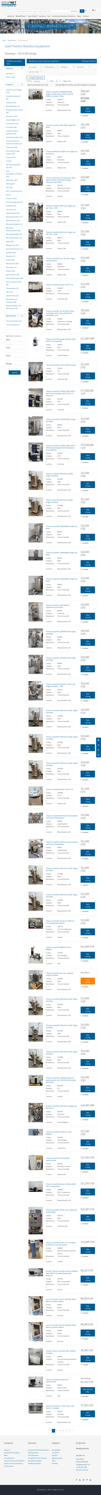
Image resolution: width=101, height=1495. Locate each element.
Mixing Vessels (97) (12, 245)
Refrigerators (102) (12, 264)
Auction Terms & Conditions (13, 1463)
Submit (14, 372)
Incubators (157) (11, 198)
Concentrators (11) (12, 124)
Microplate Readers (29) (14, 234)
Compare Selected (36, 77)
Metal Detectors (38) (13, 220)
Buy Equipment (33, 1453)
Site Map (55, 1463)
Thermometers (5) (12, 288)
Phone (8, 356)
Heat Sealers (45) (11, 180)
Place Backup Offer (88, 1390)
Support (54, 1455)
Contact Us (55, 1453)
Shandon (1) (10, 73)
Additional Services (34, 1463)
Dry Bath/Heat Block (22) (14, 137)
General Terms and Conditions (14, 1461)
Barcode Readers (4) (13, 106)
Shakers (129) (10, 271)
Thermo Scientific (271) (14, 321)
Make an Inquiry (57, 1458)
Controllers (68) (11, 127)
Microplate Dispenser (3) (14, 224)
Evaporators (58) (11, 147)
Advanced (74, 11)
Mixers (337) (10, 242)
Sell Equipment (33, 1455)
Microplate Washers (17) (14, 238)
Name (8, 340)
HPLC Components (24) (14, 191)
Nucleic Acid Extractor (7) (14, 249)
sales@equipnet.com (83, 1464)
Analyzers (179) (11, 103)
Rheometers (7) (11, 267)
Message (9, 364)
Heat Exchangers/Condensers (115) (14, 173)
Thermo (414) (10, 77)
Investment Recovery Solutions (38, 1450)
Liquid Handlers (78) (13, 213)
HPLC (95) (9, 187)
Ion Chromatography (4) (14, 202)
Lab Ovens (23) (11, 210)
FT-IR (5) (9, 161)
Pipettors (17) (10, 256)
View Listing (87, 109)
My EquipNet (56, 1450)
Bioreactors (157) (12, 116)
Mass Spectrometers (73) (14, 217)
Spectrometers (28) (12, 275)
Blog (5, 1455)
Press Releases (9, 1458)
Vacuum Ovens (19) (12, 296)
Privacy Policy (8, 1466)
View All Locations (82, 1470)
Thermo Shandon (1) (13, 325)
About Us (7, 1450)
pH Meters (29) (11, 253)
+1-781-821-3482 (81, 1467)
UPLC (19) (9, 292)
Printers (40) (10, 260)
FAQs (53, 1461)
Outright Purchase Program (37, 1458)
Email (8, 348)
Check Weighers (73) (13, 120)
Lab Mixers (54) (11, 206)
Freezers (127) (10, 157)
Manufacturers (12, 40)
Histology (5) (10, 184)
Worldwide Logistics (35, 1461)
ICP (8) (8, 195)
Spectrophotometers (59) (14, 278)
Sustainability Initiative (12, 1453)
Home (4, 40)
